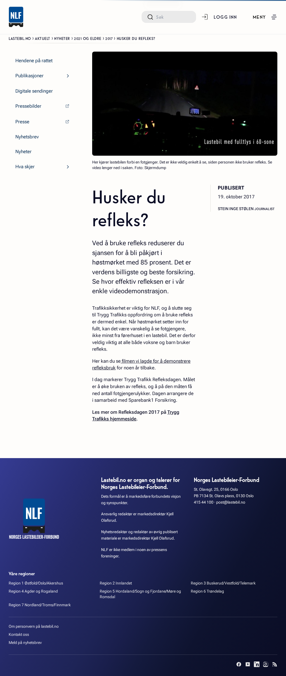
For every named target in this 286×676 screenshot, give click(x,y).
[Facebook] (239, 664)
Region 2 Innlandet (116, 583)
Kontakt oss (19, 634)
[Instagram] (265, 664)
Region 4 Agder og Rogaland (33, 591)
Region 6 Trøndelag (207, 591)
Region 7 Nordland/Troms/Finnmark (40, 605)
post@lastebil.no (230, 502)
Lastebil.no (20, 38)
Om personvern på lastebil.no (34, 626)
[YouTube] (248, 664)
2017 (109, 38)
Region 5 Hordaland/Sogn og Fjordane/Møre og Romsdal (140, 594)
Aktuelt (42, 38)
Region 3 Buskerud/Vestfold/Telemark (223, 583)
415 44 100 (203, 502)
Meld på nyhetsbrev (25, 642)
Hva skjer (25, 166)
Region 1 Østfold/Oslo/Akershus (36, 583)
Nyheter (62, 38)
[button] (265, 17)
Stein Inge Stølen (236, 208)
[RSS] (274, 664)
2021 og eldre (87, 38)
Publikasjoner (29, 75)
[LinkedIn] (256, 664)
